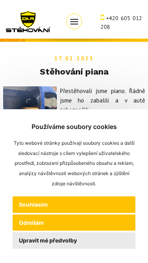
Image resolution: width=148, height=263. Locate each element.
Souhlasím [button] (33, 204)
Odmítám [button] (31, 222)
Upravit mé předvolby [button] (48, 240)
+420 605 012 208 (121, 22)
